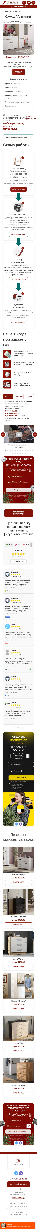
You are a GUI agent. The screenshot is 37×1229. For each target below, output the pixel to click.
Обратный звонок (18, 1184)
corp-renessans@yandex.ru (18, 1189)
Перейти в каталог (18, 322)
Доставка (19, 396)
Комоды (17, 11)
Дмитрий (14, 598)
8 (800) (18, 1179)
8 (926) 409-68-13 (20, 181)
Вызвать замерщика (18, 234)
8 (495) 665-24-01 (20, 177)
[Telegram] (16, 824)
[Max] (20, 824)
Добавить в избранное (18, 1203)
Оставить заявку (18, 189)
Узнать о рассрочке (18, 279)
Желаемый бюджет (20, 482)
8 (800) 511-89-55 (19, 174)
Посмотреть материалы (18, 513)
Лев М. (13, 624)
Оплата (29, 396)
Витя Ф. (13, 703)
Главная (7, 11)
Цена (7, 396)
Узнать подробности (30, 118)
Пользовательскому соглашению (17, 498)
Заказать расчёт (18, 72)
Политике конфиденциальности (17, 496)
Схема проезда (18, 1198)
